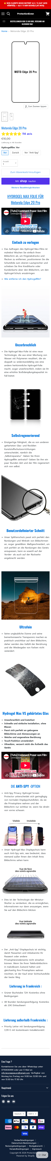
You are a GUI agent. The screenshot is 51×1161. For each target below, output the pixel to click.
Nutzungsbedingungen (15, 1146)
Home (4, 31)
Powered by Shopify (25, 1155)
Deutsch (18, 1114)
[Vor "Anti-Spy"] (32, 155)
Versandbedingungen (19, 1149)
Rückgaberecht (36, 1146)
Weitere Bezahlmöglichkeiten (25, 188)
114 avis (27, 133)
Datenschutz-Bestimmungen (24, 1143)
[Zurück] (16, 155)
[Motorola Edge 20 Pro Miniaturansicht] (5, 116)
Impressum (37, 1149)
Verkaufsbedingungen (24, 1140)
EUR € (31, 1114)
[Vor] (5, 155)
